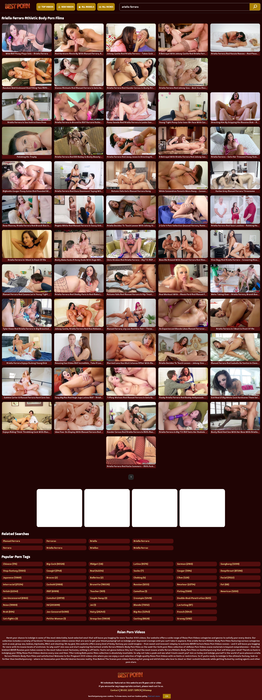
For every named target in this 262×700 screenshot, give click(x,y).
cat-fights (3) (10, 618)
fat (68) (225, 584)
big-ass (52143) (142, 611)
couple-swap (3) (98, 598)
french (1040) (184, 611)
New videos (67, 6)
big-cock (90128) (56, 564)
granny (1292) (184, 618)
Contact (114, 690)
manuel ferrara (11, 541)
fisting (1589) (184, 591)
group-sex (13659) (100, 618)
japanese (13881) (12, 577)
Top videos (47, 6)
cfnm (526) (183, 577)
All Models (88, 6)
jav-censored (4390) (58, 611)
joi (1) (93, 605)
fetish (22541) (10, 591)
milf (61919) (53, 591)
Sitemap (147, 690)
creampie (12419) (143, 598)
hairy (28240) (97, 611)
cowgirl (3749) (54, 570)
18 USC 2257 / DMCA (131, 690)
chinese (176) (10, 564)
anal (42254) (97, 570)
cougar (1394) (184, 570)
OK (166, 696)
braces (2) (52, 577)
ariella (93, 541)
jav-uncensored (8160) (15, 598)
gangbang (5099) (230, 564)
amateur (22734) (186, 584)
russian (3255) (141, 584)
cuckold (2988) (55, 584)
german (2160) (185, 564)
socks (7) (139, 570)
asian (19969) (10, 605)
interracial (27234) (13, 584)
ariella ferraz (141, 547)
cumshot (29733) (55, 598)
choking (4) (140, 577)
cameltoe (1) (140, 591)
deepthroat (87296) (232, 570)
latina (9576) (141, 564)
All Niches (107, 6)
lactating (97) (185, 605)
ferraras (51, 541)
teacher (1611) (97, 591)
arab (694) (8, 611)
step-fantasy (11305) (14, 570)
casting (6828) (142, 618)
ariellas (94, 547)
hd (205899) (53, 605)
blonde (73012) (141, 605)
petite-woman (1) (56, 618)
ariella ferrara (141, 541)
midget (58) (96, 564)
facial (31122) (227, 577)
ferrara (7, 547)
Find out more (154, 696)
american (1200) (229, 591)
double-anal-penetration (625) (194, 598)
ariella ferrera (54, 547)
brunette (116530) (100, 584)
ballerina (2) (96, 577)
